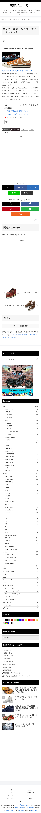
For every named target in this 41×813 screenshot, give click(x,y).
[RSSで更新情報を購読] (20, 214)
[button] (27, 193)
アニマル (6, 132)
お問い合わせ (29, 807)
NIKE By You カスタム (12, 673)
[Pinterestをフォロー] (11, 209)
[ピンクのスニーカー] (31, 620)
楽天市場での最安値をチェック (18, 111)
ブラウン (25, 129)
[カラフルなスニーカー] (6, 623)
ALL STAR (6, 129)
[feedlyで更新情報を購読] (30, 209)
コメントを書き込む (20, 326)
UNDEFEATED (9, 656)
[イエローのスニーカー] (26, 620)
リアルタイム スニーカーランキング (17, 676)
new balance (11, 793)
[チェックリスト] (20, 801)
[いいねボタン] (3, 41)
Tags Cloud (10, 798)
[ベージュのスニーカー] (15, 620)
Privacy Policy (19, 807)
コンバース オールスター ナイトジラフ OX (17, 71)
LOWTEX (7, 650)
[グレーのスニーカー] (9, 620)
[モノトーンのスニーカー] (12, 623)
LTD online (8, 653)
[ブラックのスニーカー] (6, 620)
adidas (30, 790)
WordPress (9, 810)
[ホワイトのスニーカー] (4, 620)
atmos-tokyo (8, 661)
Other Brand (30, 796)
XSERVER (34, 810)
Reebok (10, 796)
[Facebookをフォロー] (30, 204)
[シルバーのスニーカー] (4, 623)
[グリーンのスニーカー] (18, 620)
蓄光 (32, 129)
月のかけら (23, 805)
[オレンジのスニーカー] (34, 620)
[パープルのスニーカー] (23, 620)
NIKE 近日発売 (9, 664)
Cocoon (21, 810)
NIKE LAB (7, 670)
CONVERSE (16, 129)
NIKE (10, 790)
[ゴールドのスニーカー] (37, 620)
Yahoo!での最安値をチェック (17, 114)
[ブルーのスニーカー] (20, 620)
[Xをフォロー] (11, 204)
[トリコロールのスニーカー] (9, 623)
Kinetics (7, 659)
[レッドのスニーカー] (29, 620)
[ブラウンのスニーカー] (12, 620)
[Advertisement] (20, 158)
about (30, 798)
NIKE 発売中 (8, 667)
